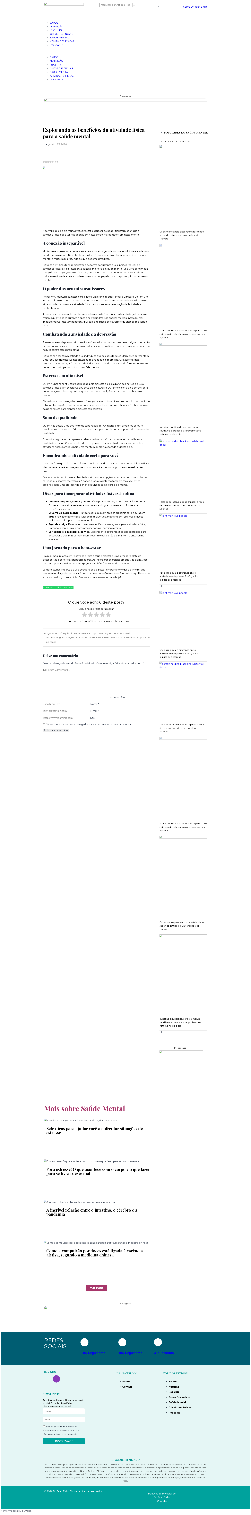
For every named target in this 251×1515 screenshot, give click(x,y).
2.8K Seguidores (92, 1353)
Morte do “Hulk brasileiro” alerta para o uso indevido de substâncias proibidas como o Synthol (183, 334)
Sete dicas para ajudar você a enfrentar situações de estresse (94, 1130)
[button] (125, 51)
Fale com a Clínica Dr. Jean (58, 587)
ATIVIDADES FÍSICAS (62, 41)
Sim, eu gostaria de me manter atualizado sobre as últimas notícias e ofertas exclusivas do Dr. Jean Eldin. (61, 1430)
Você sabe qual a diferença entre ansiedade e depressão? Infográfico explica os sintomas (179, 576)
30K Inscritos (164, 1353)
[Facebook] (46, 1379)
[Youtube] (66, 1379)
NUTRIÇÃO (56, 26)
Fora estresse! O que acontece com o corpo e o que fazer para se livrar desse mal (98, 1171)
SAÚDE (54, 22)
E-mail (94, 711)
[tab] (167, 141)
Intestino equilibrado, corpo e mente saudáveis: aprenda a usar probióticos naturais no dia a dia (180, 431)
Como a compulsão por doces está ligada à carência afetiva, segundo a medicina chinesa (94, 1252)
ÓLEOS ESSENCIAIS (61, 34)
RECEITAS (56, 30)
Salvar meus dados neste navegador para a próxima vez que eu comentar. (89, 724)
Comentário (118, 697)
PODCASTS (56, 45)
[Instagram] (56, 1379)
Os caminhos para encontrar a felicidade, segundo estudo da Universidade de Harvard (181, 235)
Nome (94, 704)
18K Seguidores (130, 1353)
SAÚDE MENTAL (59, 37)
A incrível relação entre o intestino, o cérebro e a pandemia (91, 1212)
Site (92, 718)
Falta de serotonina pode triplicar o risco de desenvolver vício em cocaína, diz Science (181, 505)
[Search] (134, 5)
